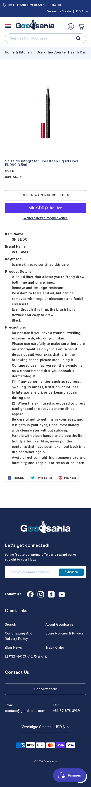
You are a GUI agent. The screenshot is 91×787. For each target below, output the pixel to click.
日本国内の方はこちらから (26, 656)
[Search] (78, 38)
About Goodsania (60, 624)
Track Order (55, 647)
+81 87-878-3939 (66, 711)
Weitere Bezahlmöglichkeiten (46, 218)
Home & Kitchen (18, 52)
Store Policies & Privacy (65, 633)
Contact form (45, 689)
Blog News (13, 647)
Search (10, 624)
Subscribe (71, 572)
